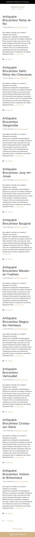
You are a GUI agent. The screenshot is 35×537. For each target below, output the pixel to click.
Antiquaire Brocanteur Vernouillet (10, 372)
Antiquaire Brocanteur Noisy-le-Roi (17, 20)
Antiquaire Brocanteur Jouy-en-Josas (17, 172)
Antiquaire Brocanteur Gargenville (10, 121)
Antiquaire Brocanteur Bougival (17, 221)
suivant (10, 521)
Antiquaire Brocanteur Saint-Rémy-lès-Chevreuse (17, 71)
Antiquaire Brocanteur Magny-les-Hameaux (16, 321)
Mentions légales (17, 528)
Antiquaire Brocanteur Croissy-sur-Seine (16, 423)
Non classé (8, 59)
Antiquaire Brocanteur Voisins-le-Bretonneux (16, 474)
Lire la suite (19, 54)
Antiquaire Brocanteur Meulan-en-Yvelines (16, 270)
